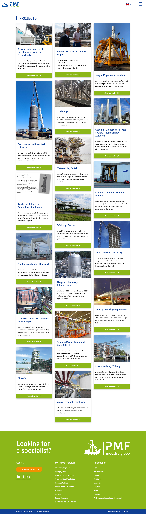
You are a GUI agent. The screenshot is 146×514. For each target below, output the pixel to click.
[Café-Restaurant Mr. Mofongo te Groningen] (34, 300)
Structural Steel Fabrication (65, 479)
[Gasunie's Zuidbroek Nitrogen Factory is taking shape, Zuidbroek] (112, 111)
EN (125, 5)
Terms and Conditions (42, 511)
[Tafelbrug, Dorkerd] (73, 207)
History (96, 475)
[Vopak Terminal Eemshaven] (73, 384)
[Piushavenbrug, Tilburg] (112, 348)
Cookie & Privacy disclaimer (24, 511)
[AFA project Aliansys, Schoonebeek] (73, 264)
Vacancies (97, 483)
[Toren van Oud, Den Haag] (112, 234)
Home (96, 468)
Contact (97, 494)
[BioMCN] (34, 360)
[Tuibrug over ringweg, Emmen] (112, 291)
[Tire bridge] (73, 93)
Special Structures (61, 498)
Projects (97, 487)
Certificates (98, 479)
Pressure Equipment (62, 468)
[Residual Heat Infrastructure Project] (73, 35)
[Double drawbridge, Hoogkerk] (34, 246)
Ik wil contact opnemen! (27, 469)
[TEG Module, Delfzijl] (73, 150)
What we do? (99, 471)
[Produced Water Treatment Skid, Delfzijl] (73, 324)
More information (33, 75)
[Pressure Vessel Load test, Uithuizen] (34, 110)
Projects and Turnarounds (64, 475)
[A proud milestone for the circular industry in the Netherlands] (34, 34)
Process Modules (61, 483)
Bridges (58, 494)
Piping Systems (60, 471)
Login (126, 511)
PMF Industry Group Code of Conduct (108, 498)
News (96, 490)
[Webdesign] (114, 511)
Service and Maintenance (64, 487)
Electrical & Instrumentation (65, 502)
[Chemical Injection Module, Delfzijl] (112, 174)
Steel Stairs (59, 490)
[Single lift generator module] (112, 47)
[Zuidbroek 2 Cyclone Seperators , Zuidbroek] (34, 186)
